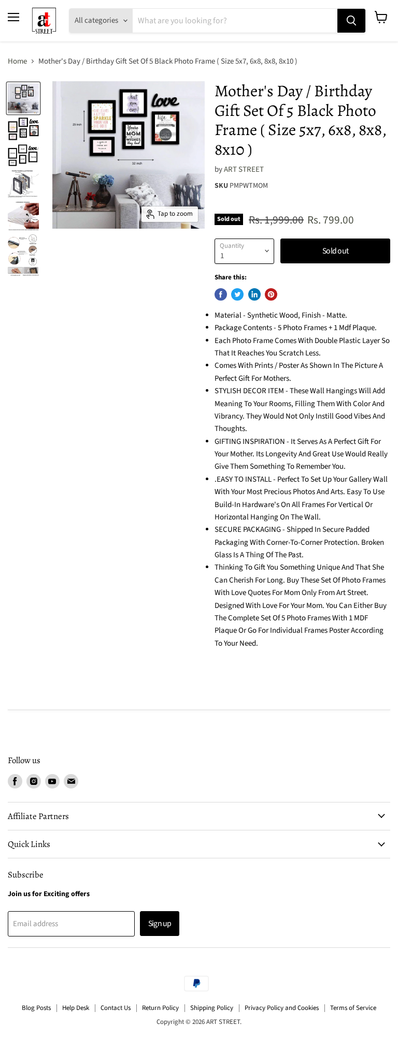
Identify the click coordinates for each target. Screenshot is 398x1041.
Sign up (159, 923)
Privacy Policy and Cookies (282, 1008)
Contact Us (116, 1008)
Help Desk (75, 1008)
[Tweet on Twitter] (237, 294)
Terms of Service (353, 1008)
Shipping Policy (211, 1008)
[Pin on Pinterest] (271, 294)
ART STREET (244, 169)
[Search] (351, 21)
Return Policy (160, 1008)
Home (17, 61)
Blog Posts (36, 1008)
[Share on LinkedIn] (254, 294)
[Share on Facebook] (221, 294)
